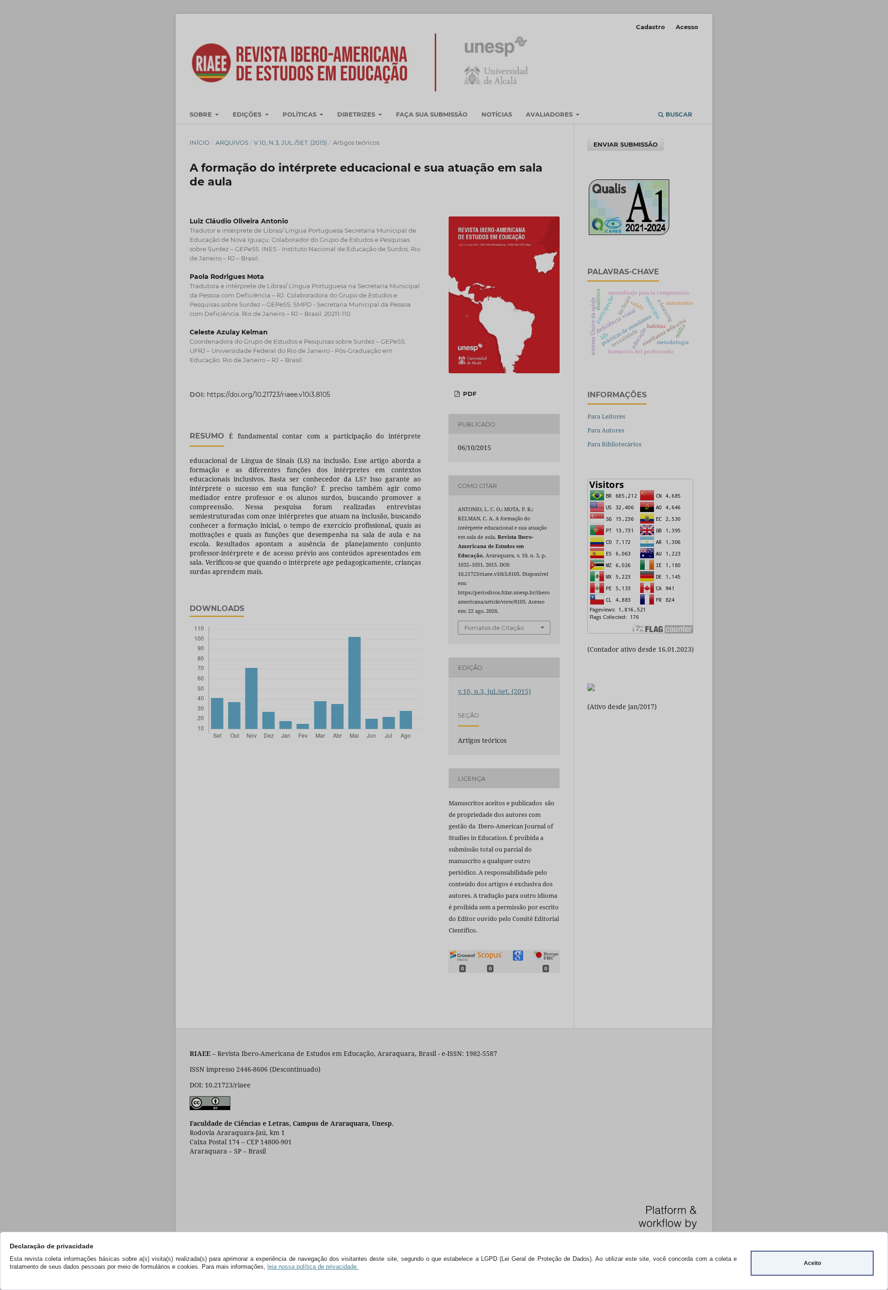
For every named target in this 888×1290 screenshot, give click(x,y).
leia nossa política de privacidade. (312, 1266)
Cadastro (650, 27)
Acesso (687, 27)
